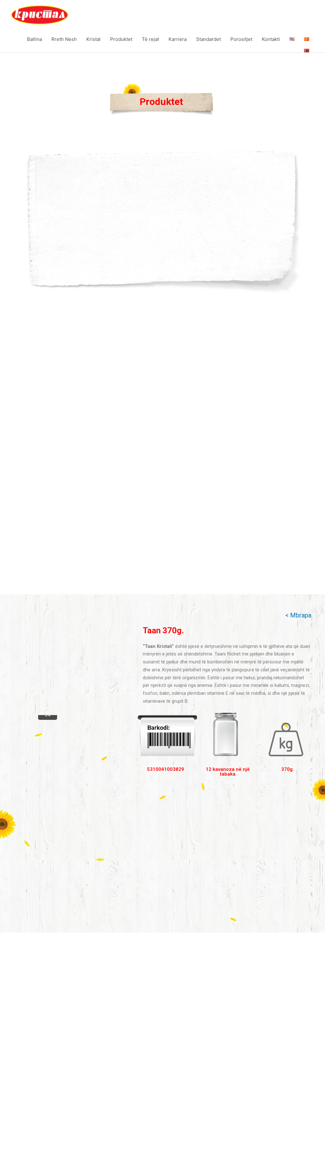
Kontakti (271, 39)
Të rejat (150, 39)
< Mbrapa (298, 615)
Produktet (121, 39)
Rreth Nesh (64, 39)
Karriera (178, 39)
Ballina (34, 39)
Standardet (208, 39)
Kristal (93, 39)
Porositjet (241, 39)
